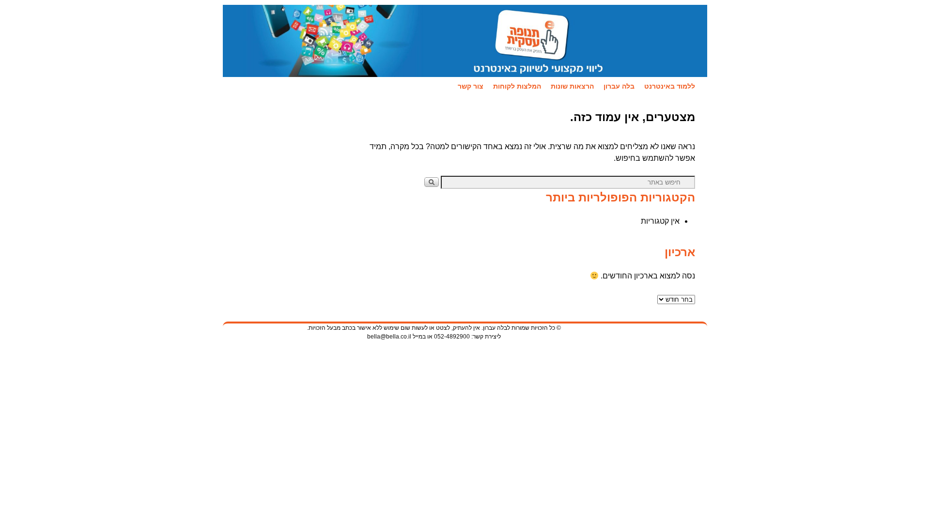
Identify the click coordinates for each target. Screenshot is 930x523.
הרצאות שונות (572, 86)
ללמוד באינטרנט (669, 86)
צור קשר (470, 86)
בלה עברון (619, 86)
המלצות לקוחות (517, 86)
